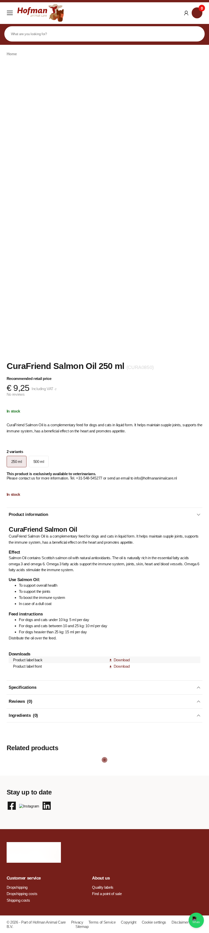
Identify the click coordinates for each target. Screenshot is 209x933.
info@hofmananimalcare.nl (155, 478)
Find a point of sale (107, 893)
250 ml (16, 461)
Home (12, 54)
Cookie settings (154, 922)
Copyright (129, 922)
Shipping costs (18, 900)
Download (121, 660)
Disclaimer (180, 922)
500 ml (38, 461)
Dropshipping (17, 887)
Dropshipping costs (22, 893)
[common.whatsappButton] (196, 920)
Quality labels (102, 887)
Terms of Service (102, 922)
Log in (186, 13)
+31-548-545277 (89, 478)
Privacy (77, 922)
